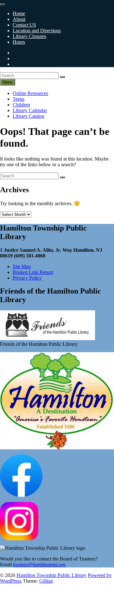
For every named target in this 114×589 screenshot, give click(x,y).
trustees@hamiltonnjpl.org (39, 564)
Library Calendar (30, 110)
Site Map (22, 266)
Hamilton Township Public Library (51, 575)
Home (19, 13)
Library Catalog (28, 116)
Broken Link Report (33, 272)
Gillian (46, 581)
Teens (18, 99)
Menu (8, 82)
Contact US (24, 25)
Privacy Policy (27, 278)
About (19, 19)
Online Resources (30, 93)
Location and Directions (37, 30)
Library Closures (29, 36)
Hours (19, 42)
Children (21, 104)
